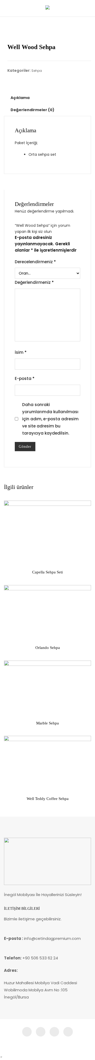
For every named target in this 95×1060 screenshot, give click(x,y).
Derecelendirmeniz (35, 262)
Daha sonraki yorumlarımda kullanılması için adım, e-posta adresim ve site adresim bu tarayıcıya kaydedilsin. (50, 419)
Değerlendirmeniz (34, 282)
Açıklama (20, 97)
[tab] (20, 98)
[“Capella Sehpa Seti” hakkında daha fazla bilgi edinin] (12, 557)
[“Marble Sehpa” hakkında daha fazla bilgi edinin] (12, 708)
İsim (21, 352)
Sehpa (36, 70)
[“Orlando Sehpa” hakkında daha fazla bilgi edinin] (12, 633)
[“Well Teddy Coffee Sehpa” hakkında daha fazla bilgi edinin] (12, 784)
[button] (1, 1057)
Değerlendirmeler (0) (32, 109)
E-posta (25, 378)
